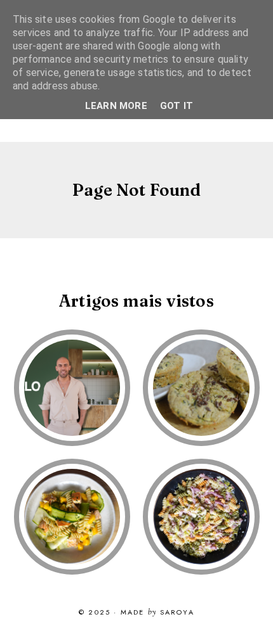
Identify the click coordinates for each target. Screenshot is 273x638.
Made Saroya (157, 612)
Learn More (116, 106)
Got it (176, 106)
